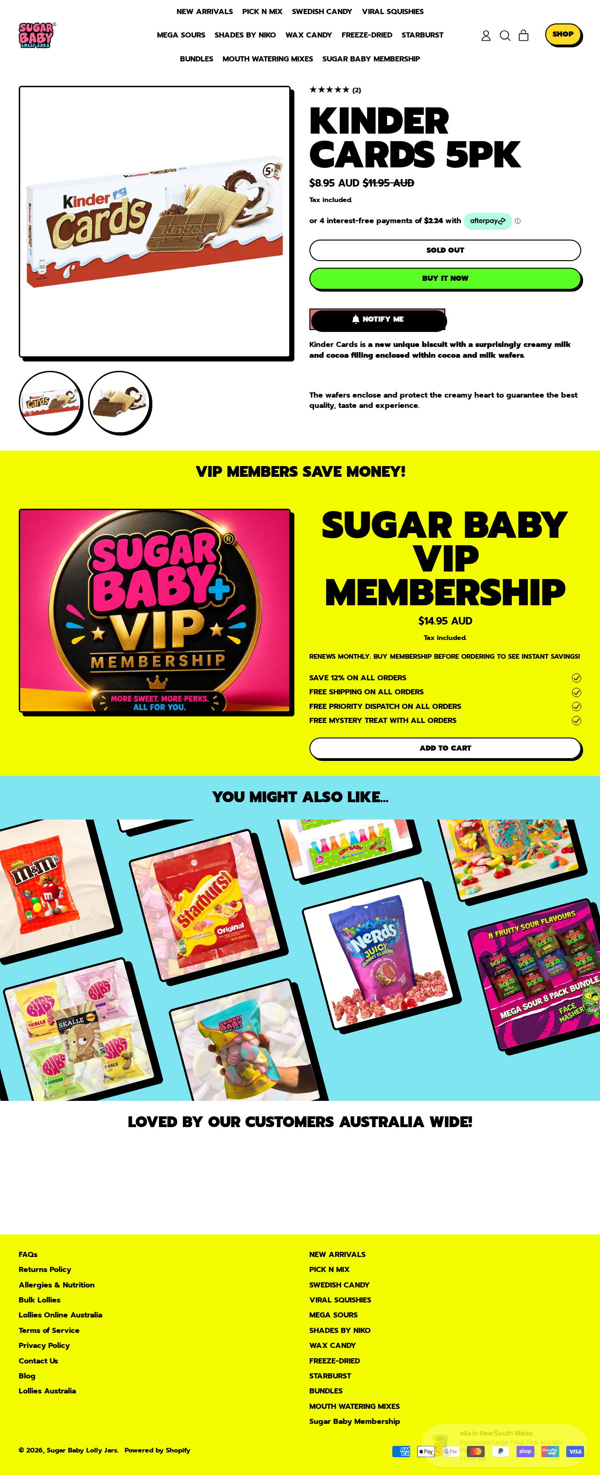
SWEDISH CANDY (322, 11)
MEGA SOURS (181, 35)
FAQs (28, 1254)
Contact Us (38, 1361)
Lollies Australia (47, 1391)
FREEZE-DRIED (367, 35)
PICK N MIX (262, 11)
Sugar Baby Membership (371, 59)
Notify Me (383, 319)
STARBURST (422, 35)
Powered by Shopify (157, 1450)
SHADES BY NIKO (245, 35)
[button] (504, 35)
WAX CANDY (308, 35)
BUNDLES (196, 59)
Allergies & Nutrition (57, 1285)
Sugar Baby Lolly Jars (82, 1450)
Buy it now (445, 278)
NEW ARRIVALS (205, 11)
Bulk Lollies (39, 1300)
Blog (27, 1376)
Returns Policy (45, 1269)
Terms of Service (49, 1330)
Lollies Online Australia (60, 1315)
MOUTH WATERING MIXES (268, 59)
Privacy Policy (44, 1345)
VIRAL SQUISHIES (393, 11)
